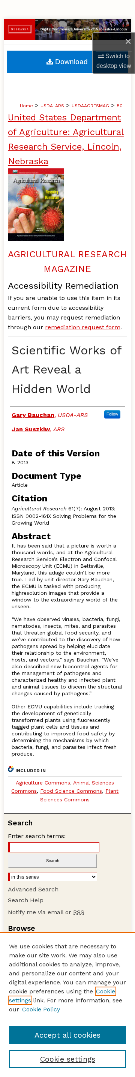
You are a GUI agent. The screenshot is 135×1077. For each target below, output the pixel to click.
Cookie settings (67, 1059)
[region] (67, 1004)
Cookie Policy (41, 1009)
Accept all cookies (67, 1035)
